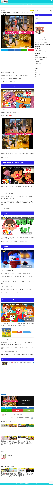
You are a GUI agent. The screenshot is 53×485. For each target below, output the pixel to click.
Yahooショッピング (27, 331)
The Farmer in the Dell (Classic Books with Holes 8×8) (21, 328)
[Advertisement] (17, 61)
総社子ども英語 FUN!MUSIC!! (25, 483)
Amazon (14, 331)
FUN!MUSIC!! (9, 455)
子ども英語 (3, 394)
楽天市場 (19, 331)
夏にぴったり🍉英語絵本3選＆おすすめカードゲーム (19, 362)
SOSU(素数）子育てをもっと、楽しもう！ (26, 4)
